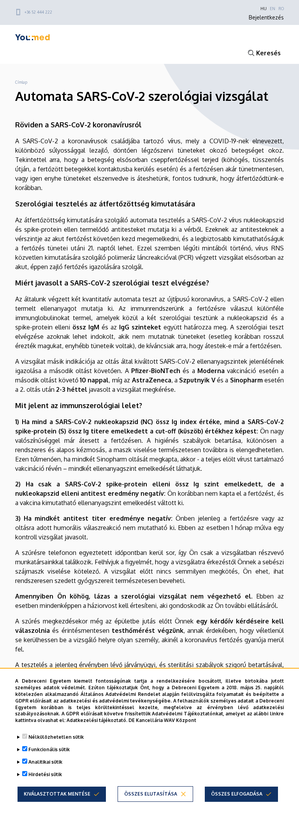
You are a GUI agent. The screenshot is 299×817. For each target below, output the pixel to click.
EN (272, 8)
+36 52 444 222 (38, 12)
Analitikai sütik (45, 762)
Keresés (268, 53)
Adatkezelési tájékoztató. (97, 720)
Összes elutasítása (150, 794)
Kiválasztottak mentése (57, 794)
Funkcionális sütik (49, 749)
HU (263, 8)
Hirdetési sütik (45, 774)
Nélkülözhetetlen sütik (56, 737)
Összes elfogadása (236, 794)
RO (281, 8)
